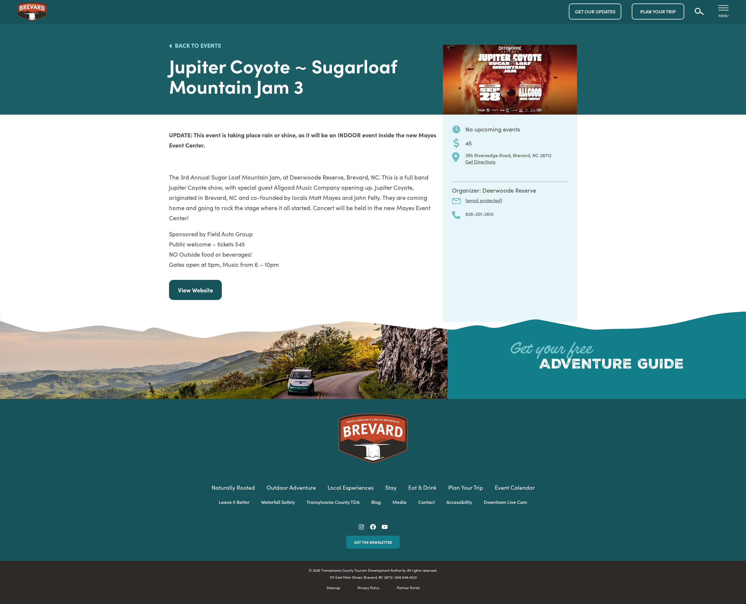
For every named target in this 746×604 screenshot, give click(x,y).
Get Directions (480, 161)
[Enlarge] (569, 52)
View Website (195, 290)
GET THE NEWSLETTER (373, 542)
